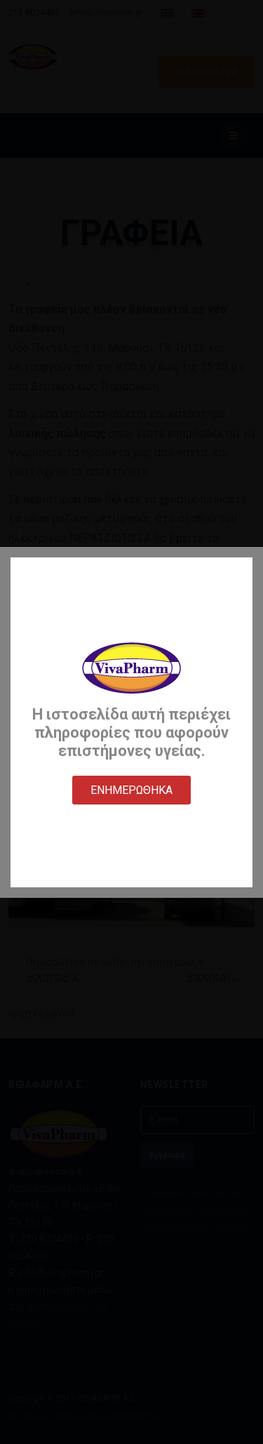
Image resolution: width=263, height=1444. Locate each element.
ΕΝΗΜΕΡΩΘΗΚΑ (131, 790)
